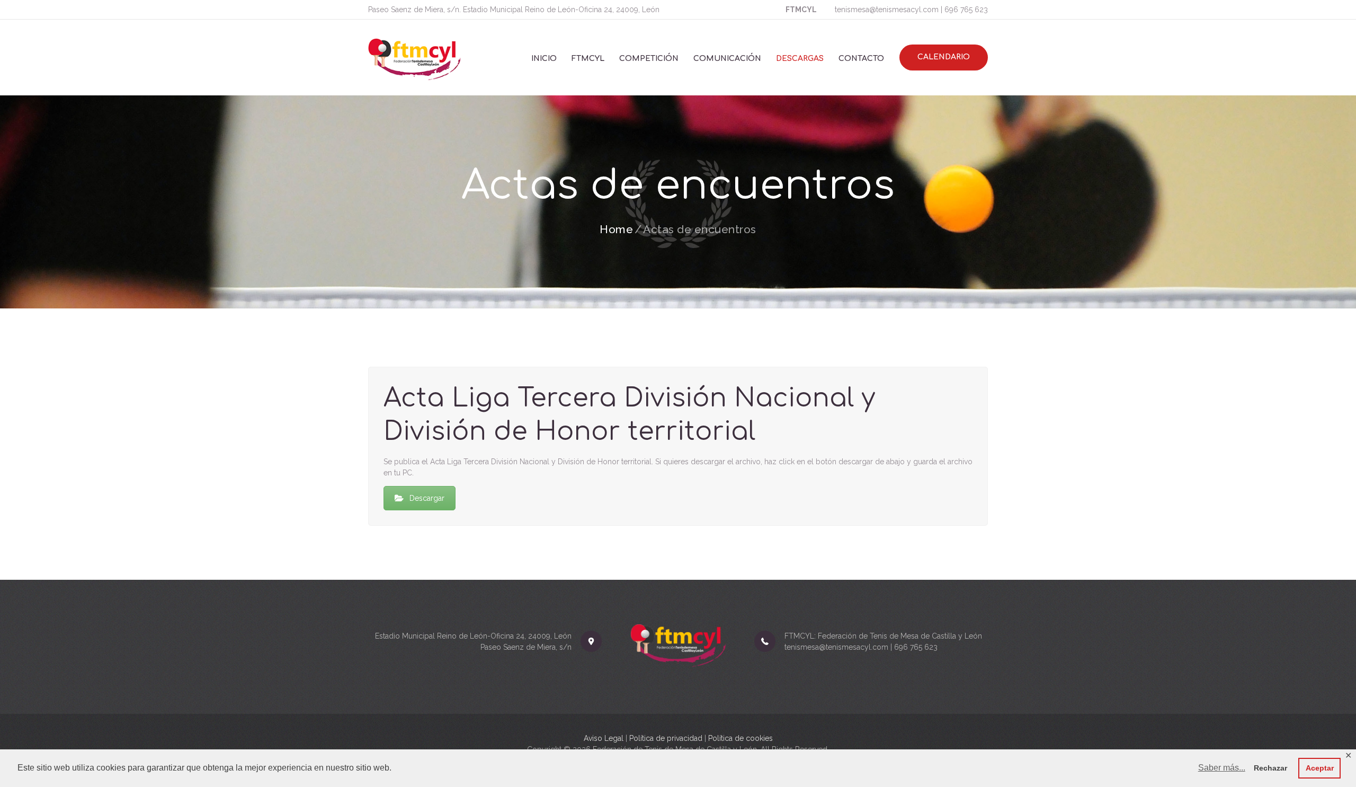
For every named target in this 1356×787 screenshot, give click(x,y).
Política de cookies (740, 738)
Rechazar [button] (1270, 768)
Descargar (426, 498)
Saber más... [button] (1221, 767)
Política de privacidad (665, 738)
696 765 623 (966, 9)
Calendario (943, 57)
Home (616, 229)
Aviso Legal (603, 738)
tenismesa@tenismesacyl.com (887, 9)
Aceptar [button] (1320, 768)
